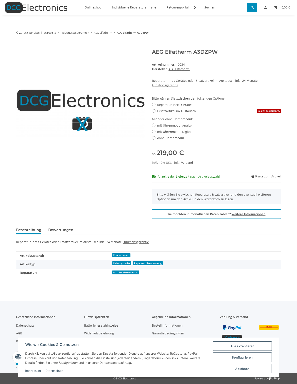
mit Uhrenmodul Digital (174, 132)
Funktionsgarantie (165, 85)
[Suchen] (252, 7)
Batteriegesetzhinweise (101, 325)
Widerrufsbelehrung (99, 333)
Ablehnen (242, 369)
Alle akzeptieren (242, 346)
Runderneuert (121, 255)
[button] (192, 7)
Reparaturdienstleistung (148, 263)
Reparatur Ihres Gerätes (174, 105)
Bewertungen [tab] (60, 230)
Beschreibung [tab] (28, 230)
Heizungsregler (121, 263)
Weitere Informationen (248, 214)
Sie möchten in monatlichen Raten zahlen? (216, 214)
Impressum (33, 370)
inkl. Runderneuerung (125, 272)
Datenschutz (54, 370)
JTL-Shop (274, 378)
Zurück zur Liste (29, 33)
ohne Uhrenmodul (170, 138)
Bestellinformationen (167, 325)
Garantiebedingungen (168, 333)
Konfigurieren (242, 357)
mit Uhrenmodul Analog (174, 125)
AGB (19, 333)
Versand (187, 162)
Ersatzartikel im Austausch (218, 111)
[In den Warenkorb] (19, 46)
